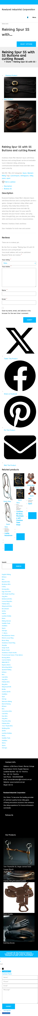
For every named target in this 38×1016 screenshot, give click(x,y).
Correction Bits (19, 506)
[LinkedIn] (4, 827)
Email (4, 299)
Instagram (7, 1010)
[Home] (2, 62)
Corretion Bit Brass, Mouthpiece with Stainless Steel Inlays (20, 518)
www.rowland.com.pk (17, 782)
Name (4, 290)
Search (4, 562)
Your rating (6, 260)
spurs (8, 178)
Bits (17, 504)
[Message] (20, 995)
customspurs (15, 176)
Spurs (25, 173)
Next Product (8, 99)
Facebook (7, 1013)
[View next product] (14, 99)
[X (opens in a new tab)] (12, 2)
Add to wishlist (10, 182)
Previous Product (11, 75)
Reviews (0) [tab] (8, 189)
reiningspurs (24, 176)
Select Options (26, 44)
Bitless (6, 529)
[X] (4, 819)
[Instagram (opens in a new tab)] (19, 2)
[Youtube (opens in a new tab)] (26, 2)
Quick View (7, 501)
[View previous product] (4, 75)
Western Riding (7, 530)
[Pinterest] (4, 830)
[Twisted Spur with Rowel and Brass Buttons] (20, 116)
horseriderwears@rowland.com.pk (20, 779)
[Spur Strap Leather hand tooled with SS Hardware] (20, 87)
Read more (9, 547)
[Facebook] (4, 822)
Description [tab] (8, 186)
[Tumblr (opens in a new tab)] (24, 2)
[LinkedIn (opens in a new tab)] (22, 2)
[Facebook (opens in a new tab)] (14, 2)
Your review (6, 267)
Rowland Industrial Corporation (18, 9)
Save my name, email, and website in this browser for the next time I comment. (16, 312)
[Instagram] (4, 824)
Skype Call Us (8, 785)
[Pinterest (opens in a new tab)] (17, 2)
